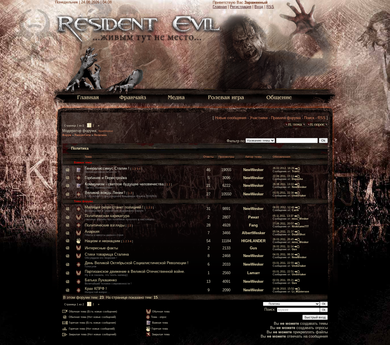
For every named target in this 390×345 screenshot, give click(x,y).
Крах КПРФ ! (96, 288)
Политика (100, 135)
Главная (220, 7)
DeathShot (298, 234)
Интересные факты (101, 248)
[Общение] (279, 97)
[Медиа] (176, 97)
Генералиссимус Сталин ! (107, 168)
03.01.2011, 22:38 (283, 192)
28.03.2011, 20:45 (283, 239)
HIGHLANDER (253, 241)
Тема (88, 156)
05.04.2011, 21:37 (283, 231)
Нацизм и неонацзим (102, 241)
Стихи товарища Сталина (107, 254)
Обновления (281, 156)
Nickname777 (300, 226)
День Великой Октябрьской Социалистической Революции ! (136, 263)
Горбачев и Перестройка (106, 178)
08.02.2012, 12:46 (283, 207)
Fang (253, 225)
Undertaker (299, 195)
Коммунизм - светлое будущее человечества (124, 184)
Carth (295, 210)
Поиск (309, 118)
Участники (259, 118)
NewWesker (105, 131)
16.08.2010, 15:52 (283, 288)
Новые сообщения (230, 118)
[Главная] (88, 97)
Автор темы (253, 156)
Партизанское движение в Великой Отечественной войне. (135, 271)
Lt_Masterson (300, 291)
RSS (270, 7)
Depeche (297, 179)
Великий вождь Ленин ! (105, 192)
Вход (258, 7)
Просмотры (226, 156)
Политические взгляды (104, 225)
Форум (66, 135)
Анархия (92, 231)
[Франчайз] (132, 97)
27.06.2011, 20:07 (283, 223)
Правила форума (286, 118)
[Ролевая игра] (226, 97)
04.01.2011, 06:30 (283, 254)
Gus (253, 248)
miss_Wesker (300, 218)
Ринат (253, 217)
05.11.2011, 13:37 (283, 215)
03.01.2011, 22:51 (283, 271)
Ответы (208, 156)
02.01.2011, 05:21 (283, 280)
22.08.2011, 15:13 (283, 176)
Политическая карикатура (107, 216)
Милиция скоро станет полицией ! (114, 207)
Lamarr (253, 273)
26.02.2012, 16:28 (283, 168)
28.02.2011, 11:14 (283, 246)
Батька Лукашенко (101, 280)
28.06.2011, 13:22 (283, 184)
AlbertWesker (253, 233)
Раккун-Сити (83, 135)
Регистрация (240, 7)
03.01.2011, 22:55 (283, 263)
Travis (295, 171)
